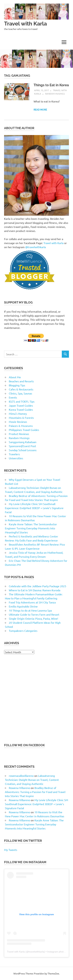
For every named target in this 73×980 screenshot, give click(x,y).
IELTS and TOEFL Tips (21, 401)
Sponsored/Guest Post (22, 446)
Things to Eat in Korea (51, 85)
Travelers (14, 454)
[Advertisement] (36, 698)
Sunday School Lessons (22, 450)
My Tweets (10, 849)
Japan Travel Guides (21, 405)
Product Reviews (19, 433)
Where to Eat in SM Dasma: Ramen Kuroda (34, 590)
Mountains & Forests (21, 417)
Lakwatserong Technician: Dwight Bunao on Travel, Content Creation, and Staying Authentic (32, 779)
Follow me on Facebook (24, 745)
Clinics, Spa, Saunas (20, 393)
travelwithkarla (36, 951)
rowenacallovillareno (21, 775)
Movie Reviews (18, 421)
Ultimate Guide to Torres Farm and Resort (34, 614)
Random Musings (55, 93)
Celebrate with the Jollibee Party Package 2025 (37, 586)
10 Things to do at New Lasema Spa (30, 610)
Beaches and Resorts (21, 381)
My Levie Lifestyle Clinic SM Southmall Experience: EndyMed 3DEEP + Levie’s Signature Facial (34, 508)
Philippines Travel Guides (24, 429)
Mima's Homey (18, 413)
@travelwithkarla (35, 247)
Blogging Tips (17, 385)
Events (13, 397)
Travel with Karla (25, 23)
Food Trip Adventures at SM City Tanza (32, 602)
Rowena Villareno (19, 787)
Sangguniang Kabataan (22, 442)
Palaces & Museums (21, 425)
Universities (16, 458)
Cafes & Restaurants (21, 389)
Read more (40, 109)
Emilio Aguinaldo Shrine (23, 606)
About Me (15, 377)
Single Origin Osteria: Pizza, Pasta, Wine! (33, 618)
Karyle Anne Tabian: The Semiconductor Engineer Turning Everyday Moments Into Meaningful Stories (31, 528)
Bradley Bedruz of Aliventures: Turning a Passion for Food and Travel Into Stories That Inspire (35, 792)
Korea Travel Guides (21, 409)
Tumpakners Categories (23, 630)
